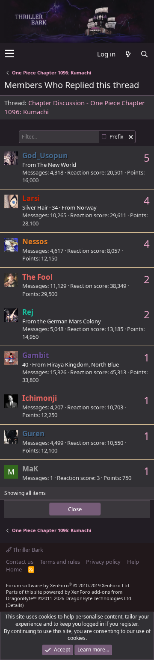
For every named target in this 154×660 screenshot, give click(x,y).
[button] (10, 54)
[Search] (144, 54)
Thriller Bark (27, 549)
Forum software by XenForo (68, 585)
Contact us (19, 561)
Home (14, 569)
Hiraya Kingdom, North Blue (83, 364)
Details (14, 605)
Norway (87, 207)
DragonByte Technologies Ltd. (99, 598)
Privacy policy (103, 561)
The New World (56, 165)
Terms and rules (60, 561)
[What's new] (128, 54)
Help (133, 561)
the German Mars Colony (69, 321)
